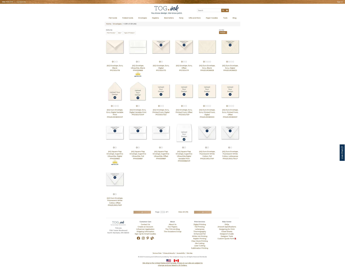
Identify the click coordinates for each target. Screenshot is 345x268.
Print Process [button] (111, 32)
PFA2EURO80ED (230, 70)
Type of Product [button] (129, 32)
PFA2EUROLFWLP (230, 159)
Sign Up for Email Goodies (145, 234)
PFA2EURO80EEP (230, 117)
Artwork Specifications (227, 227)
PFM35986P (161, 159)
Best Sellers (169, 18)
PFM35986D (115, 159)
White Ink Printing (199, 236)
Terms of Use (157, 253)
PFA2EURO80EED (207, 117)
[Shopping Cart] (227, 10)
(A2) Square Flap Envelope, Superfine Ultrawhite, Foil (138, 154)
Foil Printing (200, 227)
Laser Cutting (199, 246)
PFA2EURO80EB (207, 70)
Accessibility (181, 253)
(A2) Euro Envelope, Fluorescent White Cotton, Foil (207, 154)
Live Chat (342, 153)
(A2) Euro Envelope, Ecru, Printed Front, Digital (207, 112)
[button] (139, 239)
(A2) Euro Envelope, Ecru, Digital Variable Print (114, 112)
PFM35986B (138, 70)
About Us (172, 224)
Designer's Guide (227, 234)
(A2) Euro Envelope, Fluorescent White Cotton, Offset (115, 200)
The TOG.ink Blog (172, 229)
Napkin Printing (199, 239)
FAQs (227, 224)
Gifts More (195, 18)
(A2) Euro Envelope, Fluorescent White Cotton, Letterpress (230, 154)
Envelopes (142, 18)
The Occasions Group (172, 231)
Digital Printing (200, 224)
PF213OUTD (161, 70)
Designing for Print (227, 229)
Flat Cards (113, 18)
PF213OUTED (161, 115)
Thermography (199, 231)
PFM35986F (138, 159)
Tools (225, 18)
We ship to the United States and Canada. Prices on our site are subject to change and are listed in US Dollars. (172, 264)
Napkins (155, 18)
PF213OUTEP (184, 115)
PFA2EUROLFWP (115, 205)
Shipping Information (145, 231)
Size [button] (119, 32)
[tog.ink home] (167, 8)
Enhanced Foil (200, 234)
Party (181, 18)
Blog (234, 18)
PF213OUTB (115, 70)
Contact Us (21, 2)
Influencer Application (145, 229)
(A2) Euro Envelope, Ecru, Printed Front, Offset (230, 112)
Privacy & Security (169, 253)
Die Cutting (199, 243)
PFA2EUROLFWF (207, 159)
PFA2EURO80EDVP (115, 117)
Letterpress (199, 229)
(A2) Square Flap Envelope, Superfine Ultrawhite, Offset (161, 154)
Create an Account (145, 227)
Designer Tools (227, 236)
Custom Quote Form (226, 239)
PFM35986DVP (184, 161)
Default (222, 32)
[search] (223, 10)
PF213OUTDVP (138, 115)
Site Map (189, 253)
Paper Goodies (212, 18)
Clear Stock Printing (199, 241)
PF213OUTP (184, 70)
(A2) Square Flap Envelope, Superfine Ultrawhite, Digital (115, 154)
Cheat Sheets (226, 231)
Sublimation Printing (199, 248)
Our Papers (172, 227)
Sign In (340, 2)
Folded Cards (127, 18)
